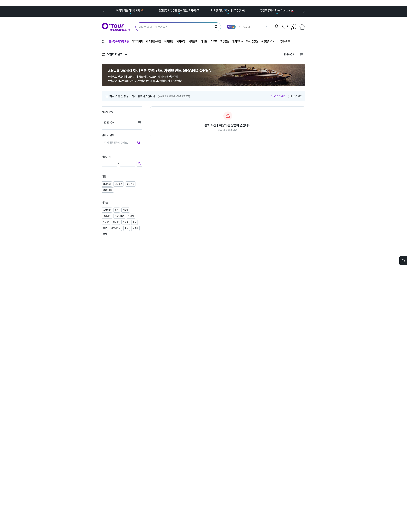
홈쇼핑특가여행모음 (119, 41)
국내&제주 (285, 41)
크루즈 (213, 41)
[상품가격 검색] (139, 163)
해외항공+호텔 (153, 41)
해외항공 (168, 41)
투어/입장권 (252, 41)
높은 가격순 (296, 96)
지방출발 (224, 41)
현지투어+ (237, 41)
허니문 (204, 41)
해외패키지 (137, 41)
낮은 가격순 (279, 96)
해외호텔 (180, 41)
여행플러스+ (267, 41)
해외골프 (193, 41)
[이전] (103, 11)
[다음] (303, 11)
